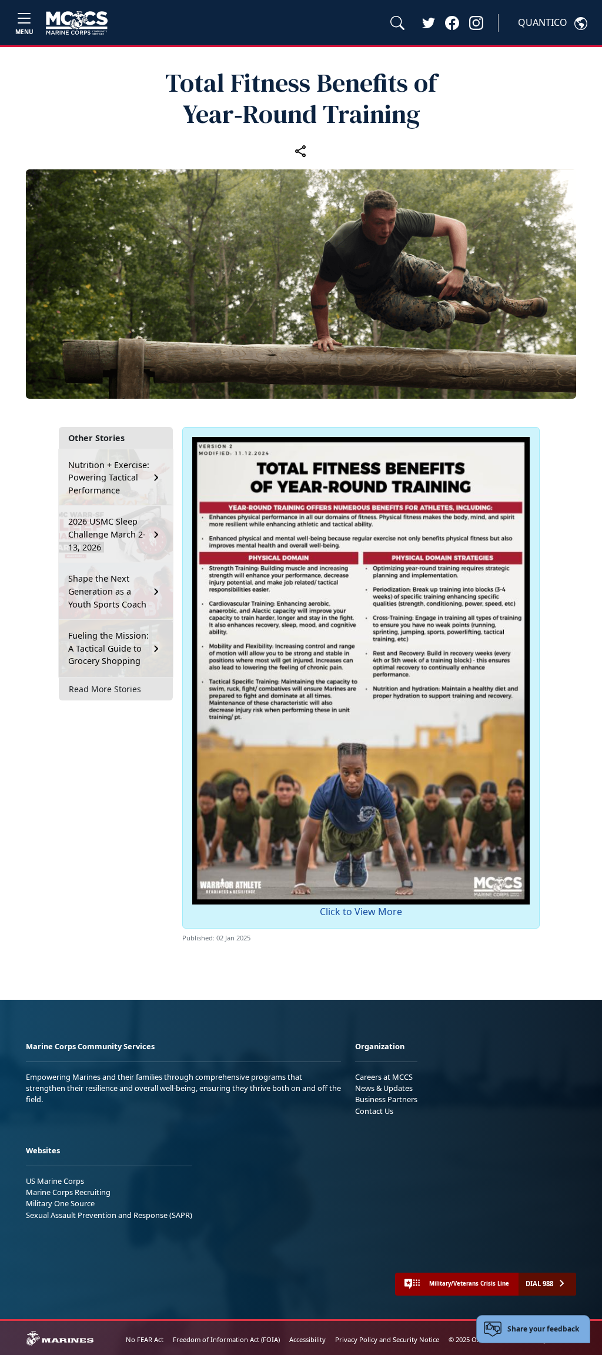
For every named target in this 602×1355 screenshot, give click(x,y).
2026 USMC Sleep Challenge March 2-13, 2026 (107, 534)
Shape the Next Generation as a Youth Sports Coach (107, 591)
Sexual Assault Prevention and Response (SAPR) (109, 1215)
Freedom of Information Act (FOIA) (226, 1339)
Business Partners (386, 1099)
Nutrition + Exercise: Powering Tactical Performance (108, 477)
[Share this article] (301, 150)
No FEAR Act (144, 1339)
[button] (452, 22)
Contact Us (374, 1111)
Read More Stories (105, 689)
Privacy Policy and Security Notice (387, 1339)
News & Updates (384, 1088)
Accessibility (307, 1339)
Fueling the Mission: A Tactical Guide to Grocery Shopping (108, 648)
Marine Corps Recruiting (68, 1192)
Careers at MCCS (384, 1077)
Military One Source (60, 1203)
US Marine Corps (55, 1181)
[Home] (77, 23)
